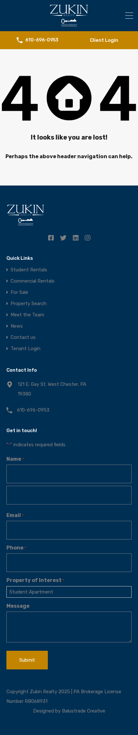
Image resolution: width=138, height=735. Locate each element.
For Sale (19, 292)
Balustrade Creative (83, 711)
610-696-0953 (41, 40)
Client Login (104, 40)
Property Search (29, 303)
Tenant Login (25, 348)
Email (15, 515)
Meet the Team (27, 315)
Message (18, 606)
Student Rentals (29, 270)
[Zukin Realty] (69, 23)
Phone (16, 548)
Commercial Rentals (33, 281)
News (17, 326)
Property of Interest (35, 580)
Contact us (23, 337)
